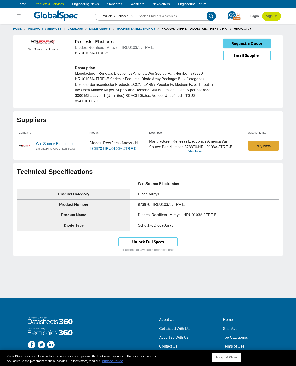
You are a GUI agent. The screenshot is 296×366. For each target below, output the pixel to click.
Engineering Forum (192, 4)
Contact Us (168, 346)
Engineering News (85, 4)
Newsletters (161, 4)
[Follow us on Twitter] (41, 345)
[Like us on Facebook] (31, 345)
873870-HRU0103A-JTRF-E (112, 149)
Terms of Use (233, 346)
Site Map (230, 329)
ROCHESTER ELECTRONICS (136, 28)
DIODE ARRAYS (100, 28)
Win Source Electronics (55, 144)
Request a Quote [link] (246, 43)
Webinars (137, 4)
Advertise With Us (173, 337)
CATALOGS (75, 28)
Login (254, 16)
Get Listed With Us (174, 329)
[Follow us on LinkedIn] (51, 345)
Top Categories (235, 337)
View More (195, 151)
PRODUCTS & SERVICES (44, 28)
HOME (17, 28)
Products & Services (49, 4)
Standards (114, 4)
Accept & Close (226, 357)
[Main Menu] (19, 16)
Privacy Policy (112, 361)
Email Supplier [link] (247, 55)
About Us (166, 320)
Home (21, 4)
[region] (148, 358)
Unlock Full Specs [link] (148, 241)
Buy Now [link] (263, 145)
